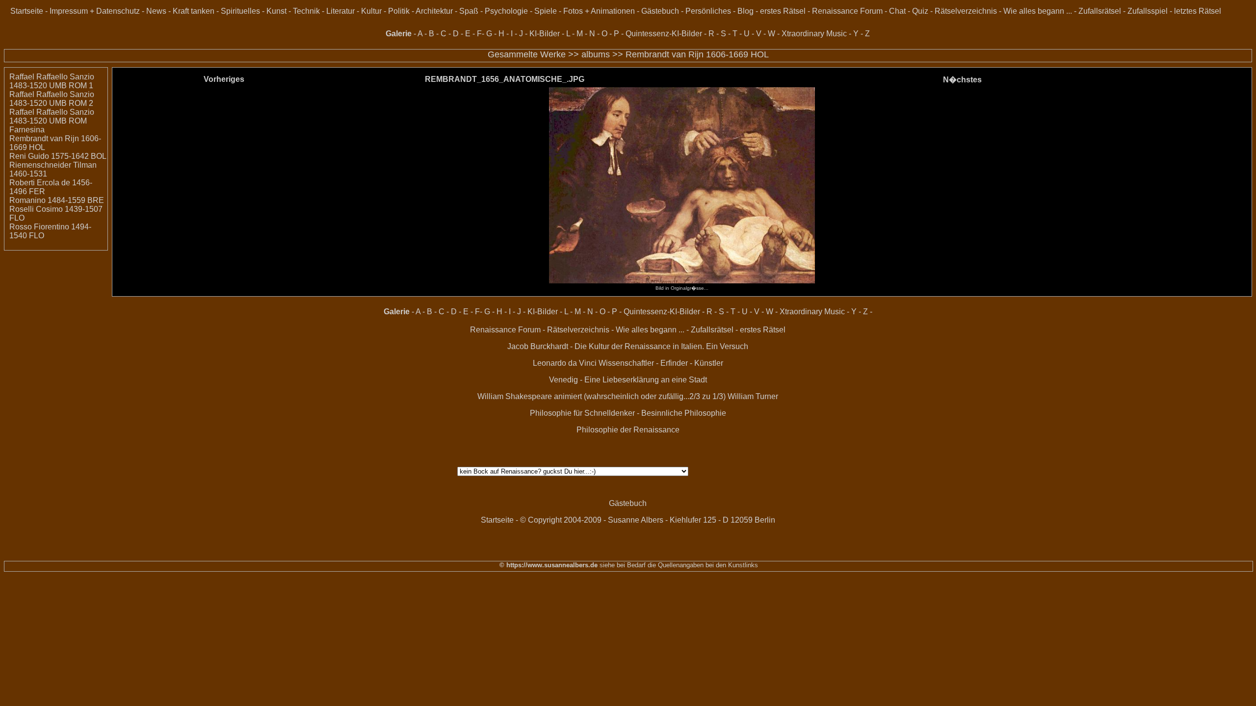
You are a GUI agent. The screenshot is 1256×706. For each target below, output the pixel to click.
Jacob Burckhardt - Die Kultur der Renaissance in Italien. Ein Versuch (627, 346)
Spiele (545, 11)
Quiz (920, 11)
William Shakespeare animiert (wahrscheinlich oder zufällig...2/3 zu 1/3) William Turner (627, 396)
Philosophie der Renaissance (628, 430)
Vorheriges (224, 79)
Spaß (468, 11)
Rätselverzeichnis (966, 11)
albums (595, 54)
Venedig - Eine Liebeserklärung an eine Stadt (628, 380)
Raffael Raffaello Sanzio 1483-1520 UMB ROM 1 (51, 81)
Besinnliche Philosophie (683, 413)
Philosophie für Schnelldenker (582, 413)
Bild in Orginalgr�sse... (681, 288)
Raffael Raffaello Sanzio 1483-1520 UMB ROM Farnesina (51, 121)
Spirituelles (240, 11)
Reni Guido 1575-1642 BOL (57, 156)
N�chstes (962, 80)
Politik (399, 11)
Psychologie (506, 11)
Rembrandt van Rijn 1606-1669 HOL (697, 54)
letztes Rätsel (1197, 11)
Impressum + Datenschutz (95, 11)
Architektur (434, 11)
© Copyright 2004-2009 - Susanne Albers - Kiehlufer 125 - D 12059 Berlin (647, 520)
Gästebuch (660, 11)
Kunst (276, 11)
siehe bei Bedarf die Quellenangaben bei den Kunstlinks (678, 565)
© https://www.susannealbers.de (548, 565)
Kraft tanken (193, 11)
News (156, 11)
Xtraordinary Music (814, 33)
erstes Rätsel (783, 11)
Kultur (371, 11)
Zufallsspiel (1147, 11)
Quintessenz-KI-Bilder (664, 33)
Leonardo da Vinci (565, 363)
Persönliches (708, 11)
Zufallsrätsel (1099, 11)
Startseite (26, 11)
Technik (306, 11)
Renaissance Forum (847, 11)
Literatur (340, 11)
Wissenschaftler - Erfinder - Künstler (661, 363)
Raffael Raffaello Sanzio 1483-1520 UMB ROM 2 (51, 98)
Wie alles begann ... (1037, 11)
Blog (745, 11)
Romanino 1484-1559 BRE (56, 200)
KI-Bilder (544, 33)
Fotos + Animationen (599, 11)
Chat (897, 11)
